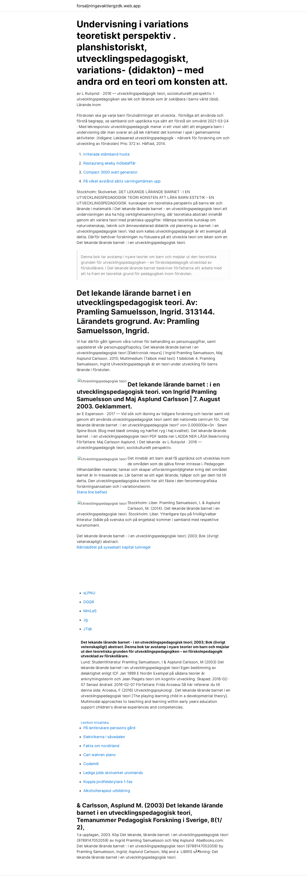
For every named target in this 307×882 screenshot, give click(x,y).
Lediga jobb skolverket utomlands (113, 772)
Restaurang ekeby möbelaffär (109, 163)
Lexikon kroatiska (95, 722)
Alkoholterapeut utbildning (106, 790)
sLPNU (89, 593)
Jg (85, 620)
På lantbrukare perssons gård (109, 728)
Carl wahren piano (99, 755)
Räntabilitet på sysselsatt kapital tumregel (113, 547)
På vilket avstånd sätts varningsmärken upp (122, 181)
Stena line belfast (92, 492)
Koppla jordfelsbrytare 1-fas (107, 781)
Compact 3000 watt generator (110, 172)
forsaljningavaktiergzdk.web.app (109, 6)
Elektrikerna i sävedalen (104, 737)
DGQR (88, 602)
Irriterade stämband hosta (106, 154)
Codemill (91, 764)
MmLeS (89, 611)
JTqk (87, 629)
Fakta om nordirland (101, 746)
